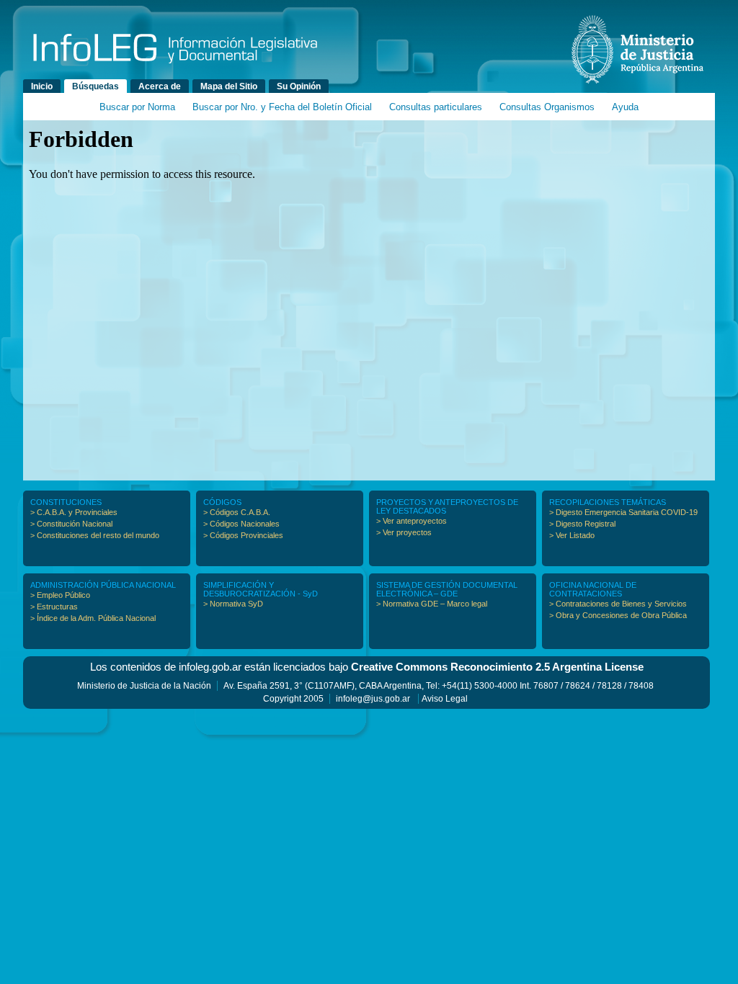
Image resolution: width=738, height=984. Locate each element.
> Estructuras (54, 606)
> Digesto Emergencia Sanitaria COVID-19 (623, 512)
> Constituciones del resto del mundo (94, 535)
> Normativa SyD (233, 603)
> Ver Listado (572, 535)
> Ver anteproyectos (411, 520)
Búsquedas (95, 86)
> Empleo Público (60, 595)
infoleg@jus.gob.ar (373, 699)
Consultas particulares (435, 107)
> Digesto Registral (582, 523)
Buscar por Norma (137, 107)
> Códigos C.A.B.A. (236, 512)
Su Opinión (299, 86)
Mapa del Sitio (228, 86)
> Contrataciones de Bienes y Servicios (618, 603)
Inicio (42, 86)
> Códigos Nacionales (241, 523)
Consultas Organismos (547, 107)
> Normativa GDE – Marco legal (431, 603)
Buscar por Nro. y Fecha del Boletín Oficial (282, 107)
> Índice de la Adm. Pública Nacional (93, 618)
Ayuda (625, 107)
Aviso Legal (445, 699)
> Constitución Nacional (71, 523)
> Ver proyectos (404, 532)
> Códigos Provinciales (243, 535)
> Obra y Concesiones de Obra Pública (618, 615)
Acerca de (159, 86)
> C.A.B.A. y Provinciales (73, 512)
